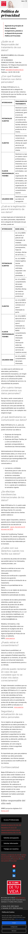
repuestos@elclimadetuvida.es (10, 830)
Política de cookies (19, 919)
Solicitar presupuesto (11, 838)
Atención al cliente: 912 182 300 (11, 825)
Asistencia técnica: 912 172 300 (11, 832)
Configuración (14, 926)
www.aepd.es (10, 638)
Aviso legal (13, 860)
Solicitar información (11, 843)
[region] (14, 922)
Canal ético (15, 858)
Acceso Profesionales (11, 820)
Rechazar (14, 930)
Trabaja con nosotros (11, 849)
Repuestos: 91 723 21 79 (8, 827)
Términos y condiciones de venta (10, 854)
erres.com (5, 811)
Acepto (14, 922)
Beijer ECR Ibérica (20, 897)
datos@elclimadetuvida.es (14, 70)
